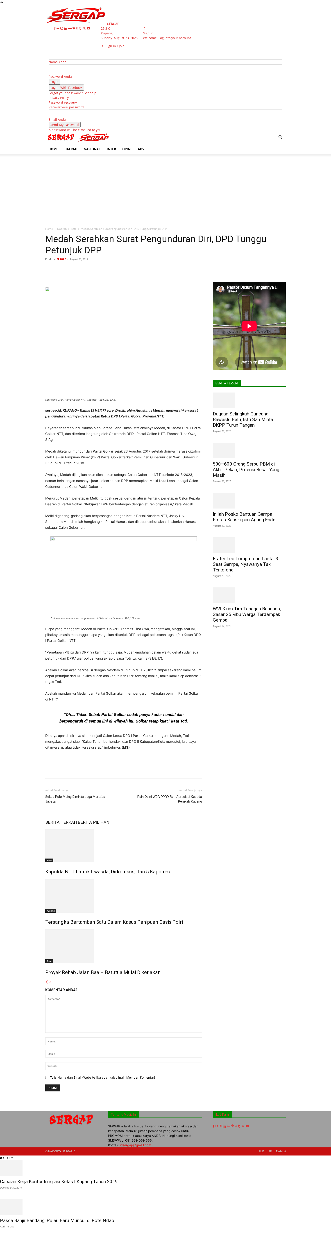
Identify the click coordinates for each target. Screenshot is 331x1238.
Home (49, 229)
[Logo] (61, 141)
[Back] (144, 28)
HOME (53, 149)
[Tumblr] (80, 28)
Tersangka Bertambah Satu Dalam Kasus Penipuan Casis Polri (114, 922)
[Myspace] (70, 28)
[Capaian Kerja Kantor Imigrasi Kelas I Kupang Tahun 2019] (165, 1168)
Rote (74, 229)
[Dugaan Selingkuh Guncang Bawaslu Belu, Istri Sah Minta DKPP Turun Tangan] (249, 400)
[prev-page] (46, 982)
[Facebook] (55, 28)
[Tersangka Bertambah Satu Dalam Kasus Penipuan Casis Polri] (123, 896)
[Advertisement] (165, 188)
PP (270, 1151)
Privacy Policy (59, 98)
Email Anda (57, 119)
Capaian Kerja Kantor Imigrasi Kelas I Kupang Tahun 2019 (59, 1181)
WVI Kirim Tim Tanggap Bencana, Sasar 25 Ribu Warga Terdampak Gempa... (247, 614)
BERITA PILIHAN (93, 822)
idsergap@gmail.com (135, 1145)
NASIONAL (92, 149)
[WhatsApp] (110, 269)
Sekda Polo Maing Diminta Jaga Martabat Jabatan (76, 799)
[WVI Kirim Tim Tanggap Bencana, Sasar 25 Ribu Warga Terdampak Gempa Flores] (249, 595)
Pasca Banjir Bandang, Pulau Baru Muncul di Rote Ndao (57, 1220)
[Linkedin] (66, 28)
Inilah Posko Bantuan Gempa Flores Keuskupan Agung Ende (244, 516)
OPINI (126, 149)
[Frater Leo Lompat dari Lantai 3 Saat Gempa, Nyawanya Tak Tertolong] (249, 545)
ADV (141, 149)
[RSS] (77, 28)
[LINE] (172, 269)
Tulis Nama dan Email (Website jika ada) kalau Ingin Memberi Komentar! (102, 1077)
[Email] (131, 269)
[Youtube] (88, 28)
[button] (280, 138)
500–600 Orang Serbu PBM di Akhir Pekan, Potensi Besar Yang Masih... (246, 469)
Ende (49, 860)
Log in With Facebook (66, 87)
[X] (84, 28)
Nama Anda (57, 62)
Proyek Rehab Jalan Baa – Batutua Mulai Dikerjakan (103, 972)
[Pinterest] (74, 28)
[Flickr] (58, 28)
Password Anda (60, 76)
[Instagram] (62, 28)
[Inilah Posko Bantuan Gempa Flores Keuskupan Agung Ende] (249, 501)
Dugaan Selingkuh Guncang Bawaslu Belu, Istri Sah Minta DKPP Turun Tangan (243, 419)
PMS (261, 1151)
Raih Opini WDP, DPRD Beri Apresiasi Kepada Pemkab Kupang (169, 799)
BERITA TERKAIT (61, 822)
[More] (183, 269)
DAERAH (70, 149)
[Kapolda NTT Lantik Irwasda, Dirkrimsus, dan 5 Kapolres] (123, 845)
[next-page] (50, 982)
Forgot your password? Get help (72, 93)
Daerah (62, 229)
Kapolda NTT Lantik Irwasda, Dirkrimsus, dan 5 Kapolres (107, 871)
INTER (111, 149)
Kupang (51, 910)
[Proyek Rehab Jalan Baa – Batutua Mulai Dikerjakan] (123, 946)
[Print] (141, 269)
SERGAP (61, 259)
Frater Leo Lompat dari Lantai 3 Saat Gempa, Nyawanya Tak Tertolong (245, 564)
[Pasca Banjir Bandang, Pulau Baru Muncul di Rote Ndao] (165, 1207)
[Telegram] (162, 269)
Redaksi (281, 1151)
